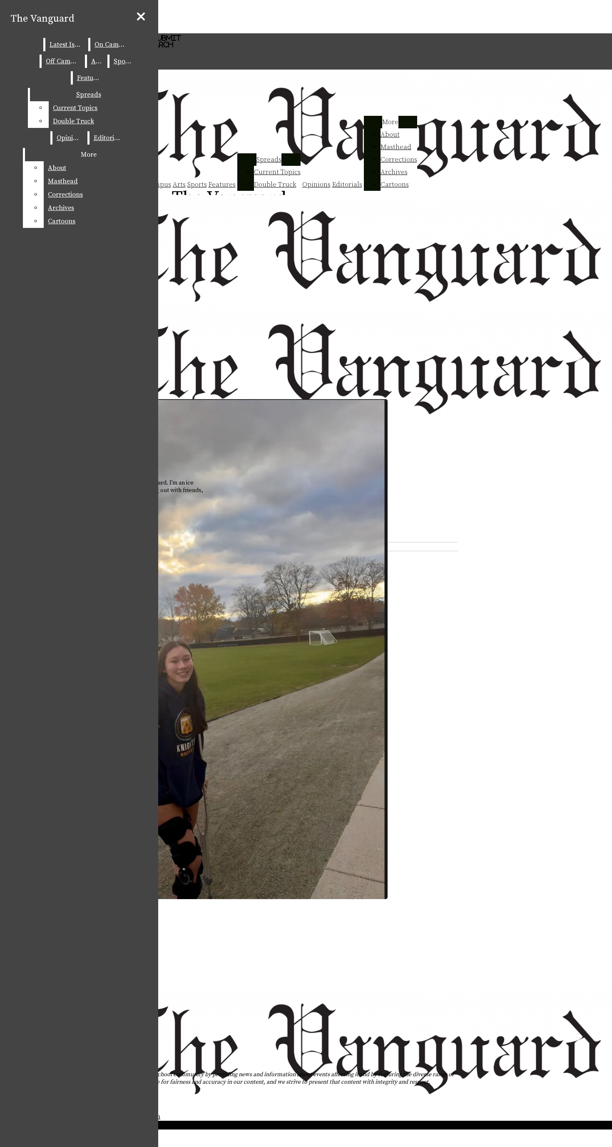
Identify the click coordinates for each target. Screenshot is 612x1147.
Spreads (268, 159)
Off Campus (63, 61)
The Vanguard (42, 18)
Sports (197, 184)
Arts (179, 184)
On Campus (112, 44)
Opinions (316, 184)
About (390, 134)
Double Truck (275, 184)
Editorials (347, 184)
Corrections (399, 159)
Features (222, 184)
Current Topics (277, 172)
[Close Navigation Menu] (141, 17)
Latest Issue (67, 44)
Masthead (396, 147)
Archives (394, 172)
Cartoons (395, 184)
